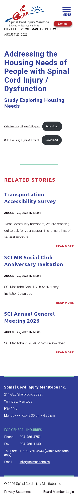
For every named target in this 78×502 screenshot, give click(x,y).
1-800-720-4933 (32, 451)
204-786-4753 (30, 437)
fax (6, 444)
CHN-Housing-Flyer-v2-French (22, 139)
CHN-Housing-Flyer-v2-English (22, 126)
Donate (63, 23)
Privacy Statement (17, 492)
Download (52, 126)
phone (9, 437)
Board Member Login (58, 492)
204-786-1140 (30, 444)
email (8, 462)
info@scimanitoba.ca (35, 462)
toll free (10, 451)
